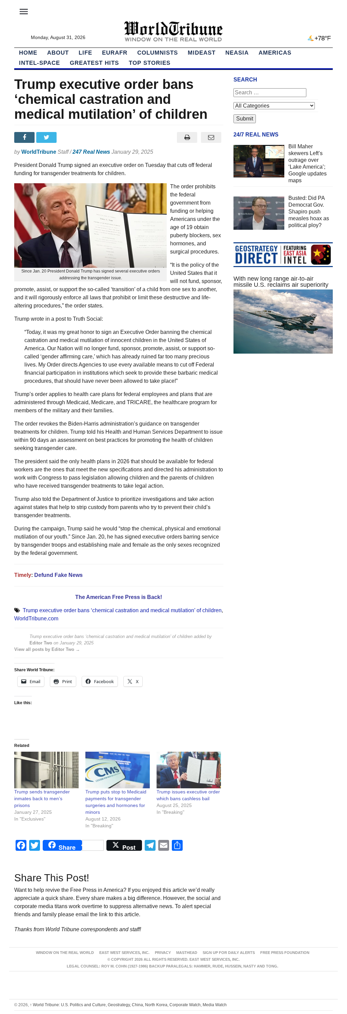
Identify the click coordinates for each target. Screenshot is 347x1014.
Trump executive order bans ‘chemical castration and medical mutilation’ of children (122, 610)
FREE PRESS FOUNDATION (284, 953)
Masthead (186, 953)
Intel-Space (39, 63)
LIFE (85, 53)
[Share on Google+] (70, 137)
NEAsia (237, 53)
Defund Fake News (58, 575)
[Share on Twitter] (47, 137)
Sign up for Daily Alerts (229, 953)
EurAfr (114, 53)
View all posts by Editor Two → (47, 649)
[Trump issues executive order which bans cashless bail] (189, 770)
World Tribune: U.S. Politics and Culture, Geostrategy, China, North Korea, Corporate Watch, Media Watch (128, 1004)
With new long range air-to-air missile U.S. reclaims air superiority (280, 281)
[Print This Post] (187, 137)
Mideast (202, 53)
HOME (28, 53)
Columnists (157, 53)
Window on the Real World (65, 953)
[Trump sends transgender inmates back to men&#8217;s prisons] (46, 770)
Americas (275, 53)
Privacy (163, 953)
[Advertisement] (283, 418)
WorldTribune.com (36, 618)
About (58, 53)
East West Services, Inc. (124, 953)
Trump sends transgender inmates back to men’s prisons (42, 798)
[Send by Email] (211, 137)
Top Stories (149, 63)
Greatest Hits (94, 63)
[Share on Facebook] (25, 137)
